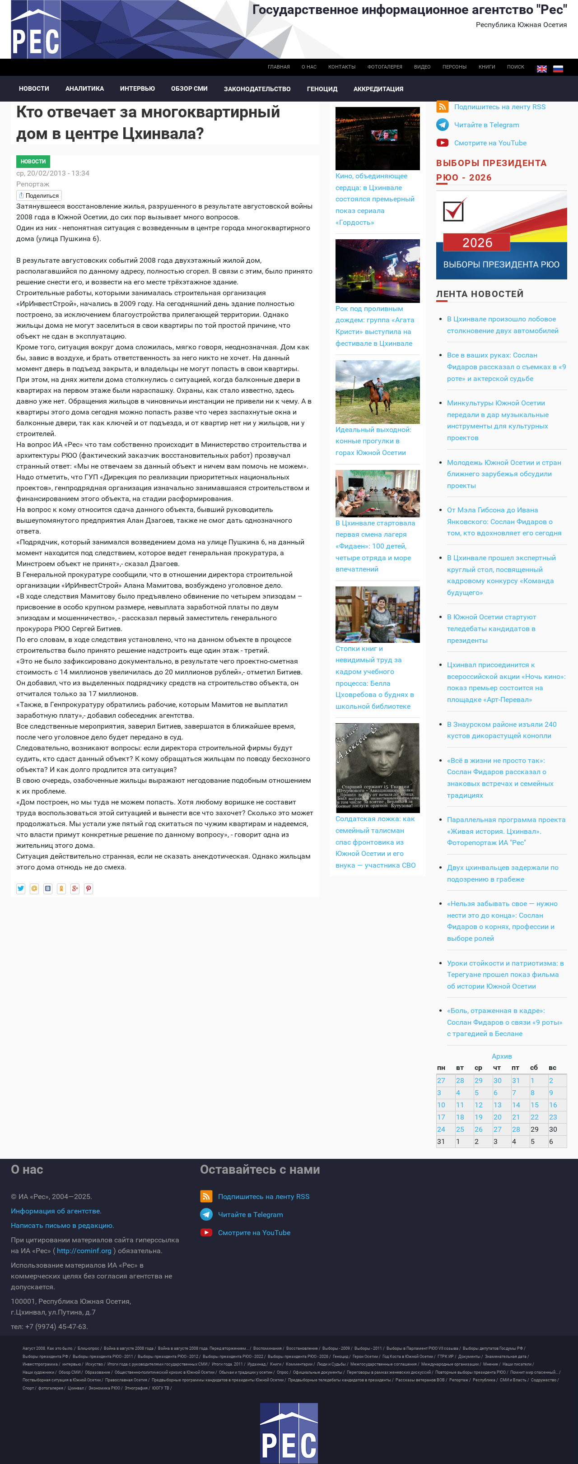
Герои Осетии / (367, 1356)
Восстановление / (303, 1348)
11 (460, 1105)
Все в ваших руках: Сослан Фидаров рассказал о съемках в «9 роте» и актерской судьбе (506, 366)
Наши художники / (40, 1372)
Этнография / (137, 1388)
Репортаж (32, 184)
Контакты (342, 67)
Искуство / (95, 1364)
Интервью (137, 88)
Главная (279, 67)
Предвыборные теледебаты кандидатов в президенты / (341, 1380)
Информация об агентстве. (56, 1211)
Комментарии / (300, 1364)
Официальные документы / (319, 1372)
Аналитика (84, 88)
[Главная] (289, 1433)
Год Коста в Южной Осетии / (409, 1356)
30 (498, 1080)
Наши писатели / (518, 1364)
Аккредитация (378, 89)
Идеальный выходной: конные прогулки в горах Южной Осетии (373, 441)
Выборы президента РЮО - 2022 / (234, 1356)
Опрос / (284, 1372)
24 (441, 1129)
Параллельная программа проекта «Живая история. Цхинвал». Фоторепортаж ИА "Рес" (506, 831)
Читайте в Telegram (486, 125)
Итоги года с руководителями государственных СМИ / (158, 1364)
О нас (309, 67)
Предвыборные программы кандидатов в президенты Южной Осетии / (219, 1380)
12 (479, 1105)
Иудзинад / (257, 1364)
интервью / (73, 1364)
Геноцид (322, 89)
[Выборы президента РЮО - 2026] (501, 234)
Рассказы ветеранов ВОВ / (421, 1380)
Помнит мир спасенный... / (535, 1372)
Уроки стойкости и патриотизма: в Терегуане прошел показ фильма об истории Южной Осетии (505, 974)
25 (460, 1129)
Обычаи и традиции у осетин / (247, 1372)
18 (460, 1117)
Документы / (470, 1356)
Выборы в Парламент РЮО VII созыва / (424, 1348)
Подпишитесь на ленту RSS (500, 106)
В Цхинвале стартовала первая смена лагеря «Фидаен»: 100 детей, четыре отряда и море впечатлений (375, 546)
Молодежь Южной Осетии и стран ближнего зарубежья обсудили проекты (504, 474)
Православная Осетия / (127, 1380)
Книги (487, 67)
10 (441, 1105)
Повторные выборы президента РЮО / (471, 1372)
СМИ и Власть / (514, 1380)
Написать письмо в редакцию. (62, 1225)
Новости (34, 88)
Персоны (455, 67)
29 (479, 1080)
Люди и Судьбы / (333, 1364)
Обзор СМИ (189, 88)
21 (516, 1117)
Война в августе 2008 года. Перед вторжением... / (205, 1348)
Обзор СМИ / (71, 1372)
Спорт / (30, 1388)
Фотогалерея (385, 67)
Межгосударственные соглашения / (385, 1364)
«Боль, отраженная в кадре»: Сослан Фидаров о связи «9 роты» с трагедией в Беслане (505, 1022)
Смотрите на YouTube (490, 143)
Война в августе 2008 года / (130, 1348)
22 (535, 1117)
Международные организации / (451, 1364)
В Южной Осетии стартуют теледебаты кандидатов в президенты (491, 628)
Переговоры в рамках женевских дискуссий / (390, 1372)
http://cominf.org (84, 1250)
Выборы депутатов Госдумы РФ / (494, 1348)
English (541, 69)
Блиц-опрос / (90, 1348)
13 (498, 1105)
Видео (422, 67)
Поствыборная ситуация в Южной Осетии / (63, 1380)
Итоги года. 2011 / (229, 1364)
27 (441, 1080)
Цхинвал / (77, 1388)
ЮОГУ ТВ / (162, 1388)
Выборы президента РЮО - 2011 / (104, 1356)
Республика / (485, 1380)
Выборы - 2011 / (369, 1348)
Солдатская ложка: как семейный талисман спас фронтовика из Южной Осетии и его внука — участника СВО (376, 841)
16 (553, 1105)
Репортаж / (460, 1380)
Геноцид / (342, 1356)
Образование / (99, 1372)
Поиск (515, 67)
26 (479, 1129)
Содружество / (545, 1380)
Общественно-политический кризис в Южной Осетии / (166, 1372)
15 (535, 1105)
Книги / (277, 1364)
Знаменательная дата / (507, 1356)
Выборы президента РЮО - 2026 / (299, 1356)
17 (441, 1117)
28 (460, 1080)
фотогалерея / (52, 1388)
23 (553, 1117)
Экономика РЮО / (106, 1388)
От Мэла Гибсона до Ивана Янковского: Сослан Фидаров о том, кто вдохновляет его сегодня (504, 521)
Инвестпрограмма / (42, 1364)
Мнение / (492, 1364)
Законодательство (257, 89)
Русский (558, 69)
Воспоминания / (268, 1348)
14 (516, 1105)
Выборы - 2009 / (337, 1348)
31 (516, 1080)
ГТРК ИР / (447, 1356)
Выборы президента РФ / (47, 1356)
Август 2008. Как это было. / (49, 1348)
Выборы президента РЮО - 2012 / (169, 1356)
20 (498, 1117)
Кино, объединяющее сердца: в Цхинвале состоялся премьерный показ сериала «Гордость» (375, 199)
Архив (502, 1056)
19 (479, 1117)
